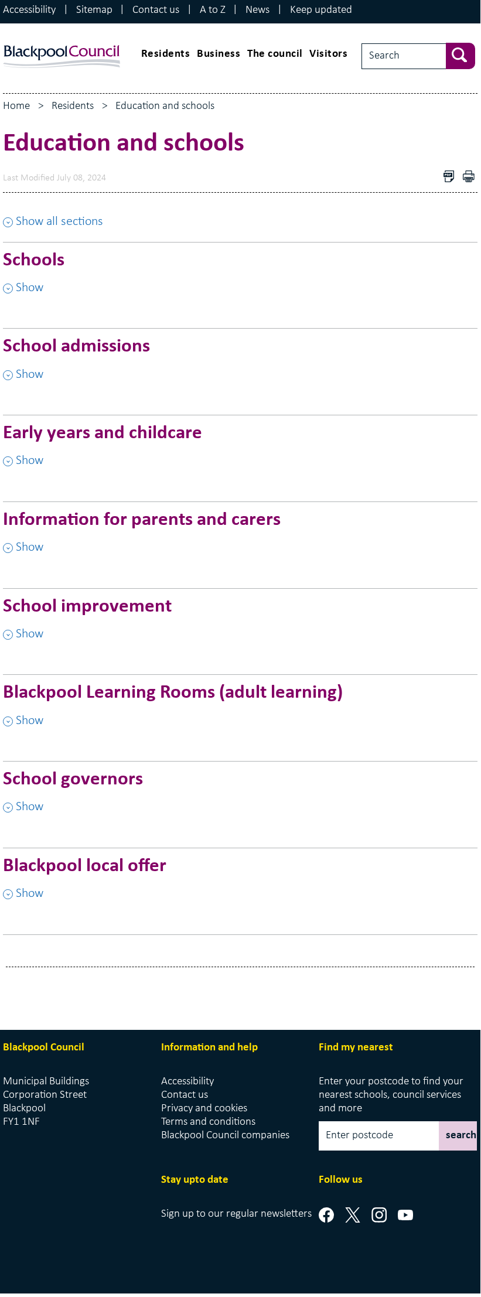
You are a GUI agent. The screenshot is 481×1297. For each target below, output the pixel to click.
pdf (471, 177)
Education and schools (164, 106)
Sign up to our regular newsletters (236, 1214)
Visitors (328, 54)
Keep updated (321, 10)
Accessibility (29, 10)
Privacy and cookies (204, 1108)
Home (16, 106)
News (257, 10)
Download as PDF (451, 177)
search (461, 1135)
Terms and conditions (208, 1122)
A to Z (213, 10)
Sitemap (94, 10)
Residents (165, 54)
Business (218, 54)
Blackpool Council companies (225, 1135)
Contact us (155, 10)
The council (275, 54)
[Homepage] (61, 45)
